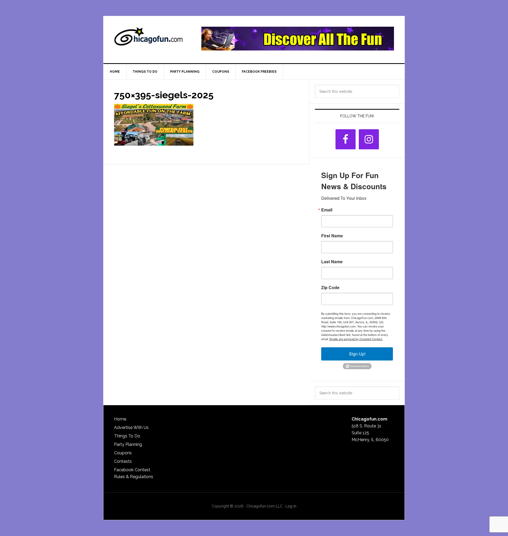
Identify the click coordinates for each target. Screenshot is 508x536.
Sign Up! (357, 354)
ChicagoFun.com (148, 38)
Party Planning (128, 444)
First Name (332, 236)
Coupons (123, 452)
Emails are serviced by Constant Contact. (356, 339)
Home (120, 419)
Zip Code (330, 287)
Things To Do (127, 435)
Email (326, 210)
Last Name (332, 262)
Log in (290, 506)
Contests (123, 461)
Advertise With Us (131, 427)
